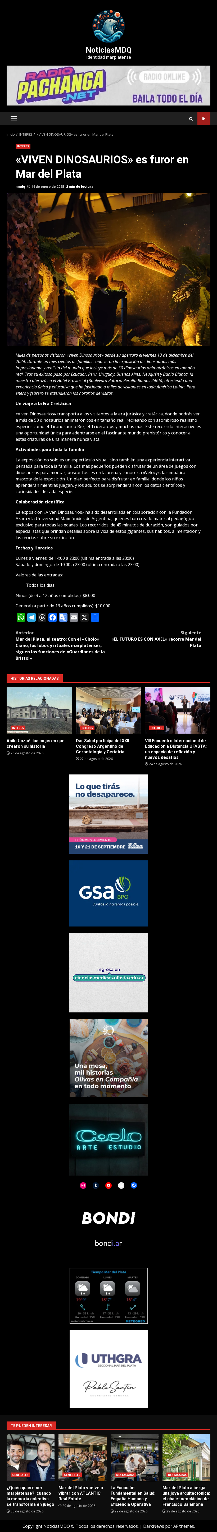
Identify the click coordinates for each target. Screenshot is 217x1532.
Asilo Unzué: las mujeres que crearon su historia (39, 710)
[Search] (191, 119)
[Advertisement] (108, 85)
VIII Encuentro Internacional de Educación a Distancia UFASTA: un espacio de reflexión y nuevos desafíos (177, 710)
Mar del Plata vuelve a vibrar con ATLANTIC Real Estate (82, 1457)
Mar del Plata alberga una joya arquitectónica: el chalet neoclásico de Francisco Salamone (186, 1457)
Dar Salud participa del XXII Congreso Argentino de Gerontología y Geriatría (108, 710)
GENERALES (20, 1475)
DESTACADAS (125, 1475)
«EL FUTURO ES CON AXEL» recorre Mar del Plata (156, 639)
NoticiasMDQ (109, 49)
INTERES (23, 146)
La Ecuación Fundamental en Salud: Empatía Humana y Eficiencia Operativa (135, 1457)
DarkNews (153, 1526)
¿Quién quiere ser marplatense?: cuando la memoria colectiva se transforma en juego (31, 1457)
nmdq (20, 186)
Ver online (203, 118)
